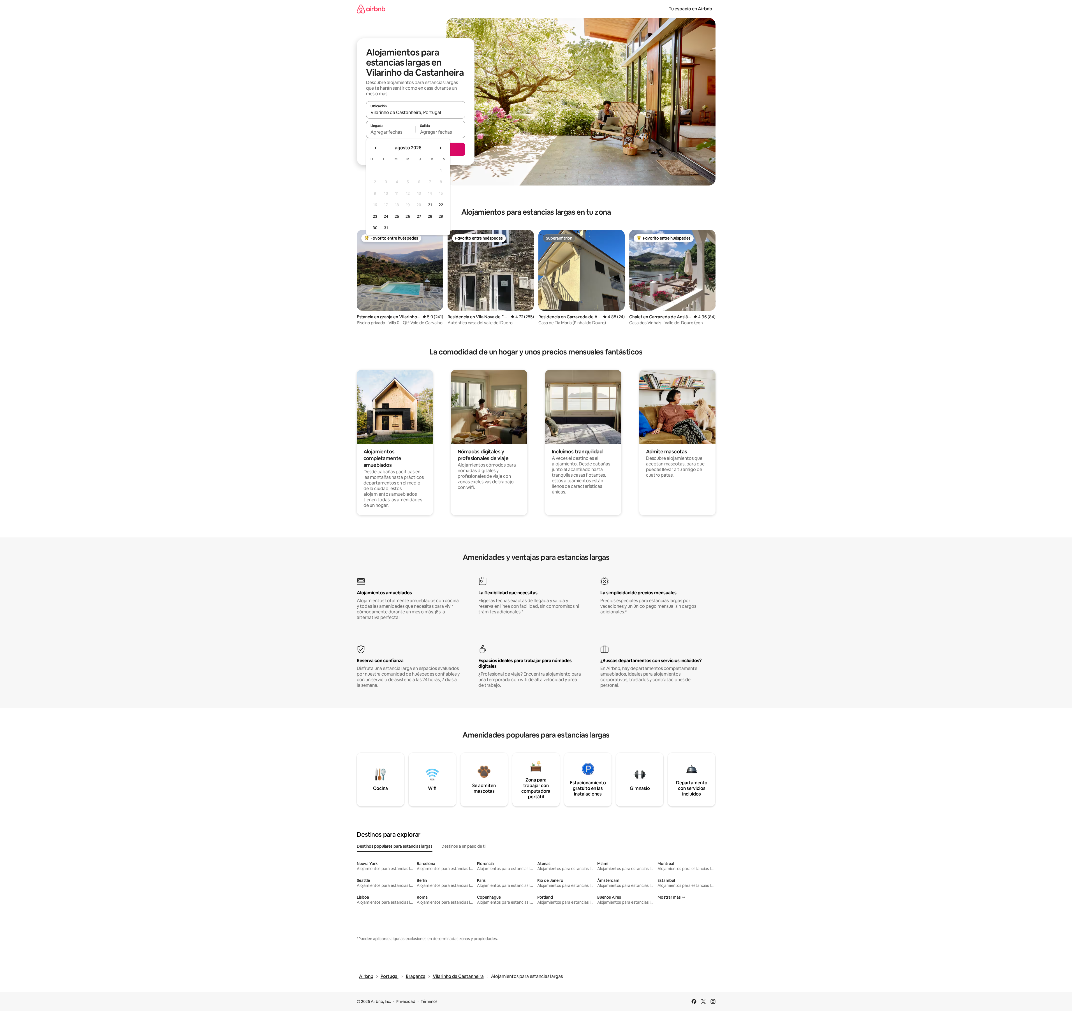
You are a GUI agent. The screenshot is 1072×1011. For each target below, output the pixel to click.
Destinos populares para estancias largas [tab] (394, 846)
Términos (429, 1001)
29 (441, 216)
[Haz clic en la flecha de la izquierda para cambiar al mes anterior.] (376, 148)
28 (430, 216)
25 (397, 216)
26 (408, 216)
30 (375, 227)
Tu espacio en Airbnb (690, 9)
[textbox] (391, 132)
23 (375, 216)
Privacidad (405, 1001)
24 (386, 216)
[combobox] (416, 112)
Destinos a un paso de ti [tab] (463, 846)
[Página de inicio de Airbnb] (371, 9)
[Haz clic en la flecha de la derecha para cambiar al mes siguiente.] (440, 148)
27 (419, 216)
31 (386, 227)
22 (441, 204)
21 (430, 204)
